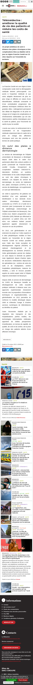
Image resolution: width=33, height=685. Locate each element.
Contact (6, 604)
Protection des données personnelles (15, 611)
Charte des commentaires (11, 609)
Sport (19, 506)
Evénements (23, 466)
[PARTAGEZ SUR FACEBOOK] (4, 42)
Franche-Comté (7, 400)
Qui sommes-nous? (9, 607)
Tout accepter (11, 680)
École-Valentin (17, 503)
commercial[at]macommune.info (11, 643)
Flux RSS (6, 614)
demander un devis (11, 647)
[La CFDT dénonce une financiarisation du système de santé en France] (6, 379)
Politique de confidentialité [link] (22, 682)
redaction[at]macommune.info (11, 638)
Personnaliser (8, 682)
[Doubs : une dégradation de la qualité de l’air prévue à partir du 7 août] (6, 586)
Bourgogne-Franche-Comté (19, 423)
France (14, 517)
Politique (23, 528)
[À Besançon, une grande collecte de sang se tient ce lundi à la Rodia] (6, 370)
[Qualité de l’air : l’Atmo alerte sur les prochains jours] (6, 494)
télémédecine (7, 339)
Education (13, 553)
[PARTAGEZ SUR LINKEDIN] (11, 42)
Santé (4, 17)
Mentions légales (9, 616)
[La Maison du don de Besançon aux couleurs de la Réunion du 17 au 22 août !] (6, 482)
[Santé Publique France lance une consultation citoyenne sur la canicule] (6, 519)
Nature (14, 441)
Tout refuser (23, 680)
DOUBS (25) (15, 377)
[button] (29, 1)
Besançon (15, 367)
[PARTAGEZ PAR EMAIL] (15, 42)
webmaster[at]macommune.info (11, 661)
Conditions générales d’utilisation (14, 618)
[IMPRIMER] (19, 42)
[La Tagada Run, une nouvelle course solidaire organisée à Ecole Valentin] (6, 505)
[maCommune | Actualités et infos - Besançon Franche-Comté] (11, 6)
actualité (15, 466)
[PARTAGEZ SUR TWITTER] (8, 42)
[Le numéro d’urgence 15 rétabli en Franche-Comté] (16, 393)
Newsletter (8, 622)
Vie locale (20, 529)
